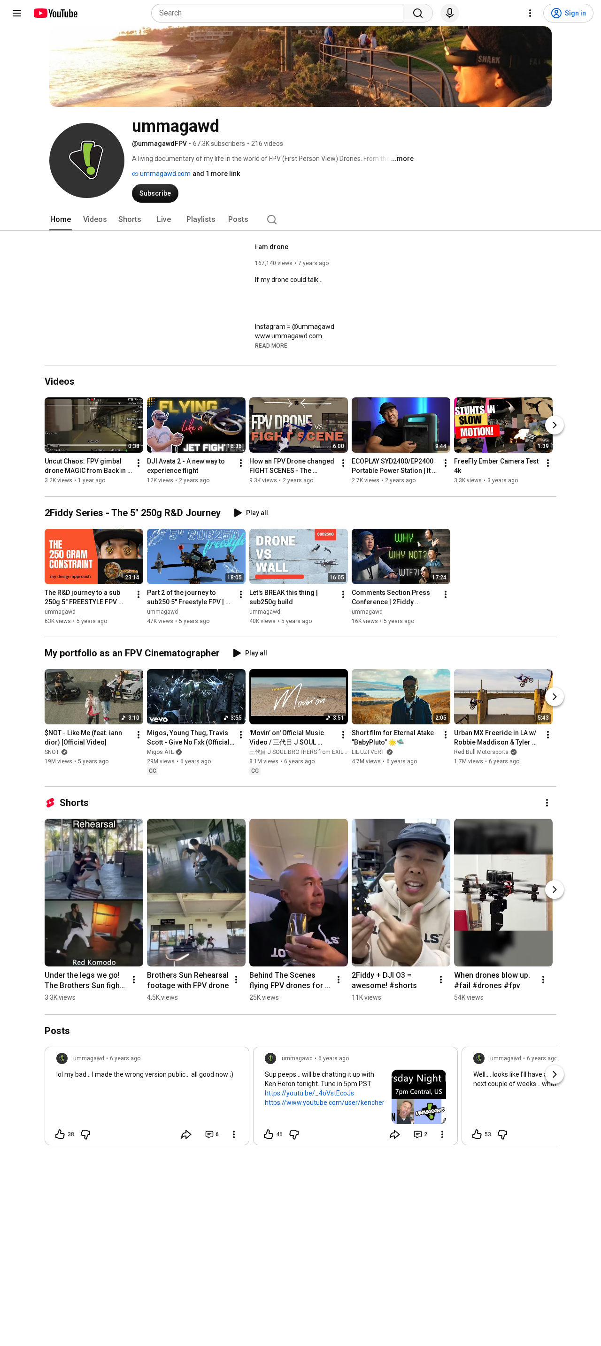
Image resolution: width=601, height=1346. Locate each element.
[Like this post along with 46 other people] (268, 1134)
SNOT (52, 752)
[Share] (186, 1134)
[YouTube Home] (55, 13)
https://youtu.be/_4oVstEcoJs (309, 1093)
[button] (271, 345)
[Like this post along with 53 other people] (477, 1134)
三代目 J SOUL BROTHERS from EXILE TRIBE (306, 752)
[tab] (60, 219)
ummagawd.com (165, 173)
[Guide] (17, 13)
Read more (271, 345)
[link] (147, 1099)
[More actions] (138, 463)
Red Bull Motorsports (481, 752)
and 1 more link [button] (216, 173)
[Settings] (530, 13)
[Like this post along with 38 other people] (60, 1134)
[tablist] (300, 219)
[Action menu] (233, 1134)
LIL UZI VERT (368, 752)
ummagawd (60, 611)
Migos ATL (160, 752)
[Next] (554, 425)
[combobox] (280, 13)
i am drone (271, 247)
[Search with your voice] (449, 13)
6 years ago (125, 1058)
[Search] (418, 13)
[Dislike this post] (85, 1134)
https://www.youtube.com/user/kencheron (328, 1102)
